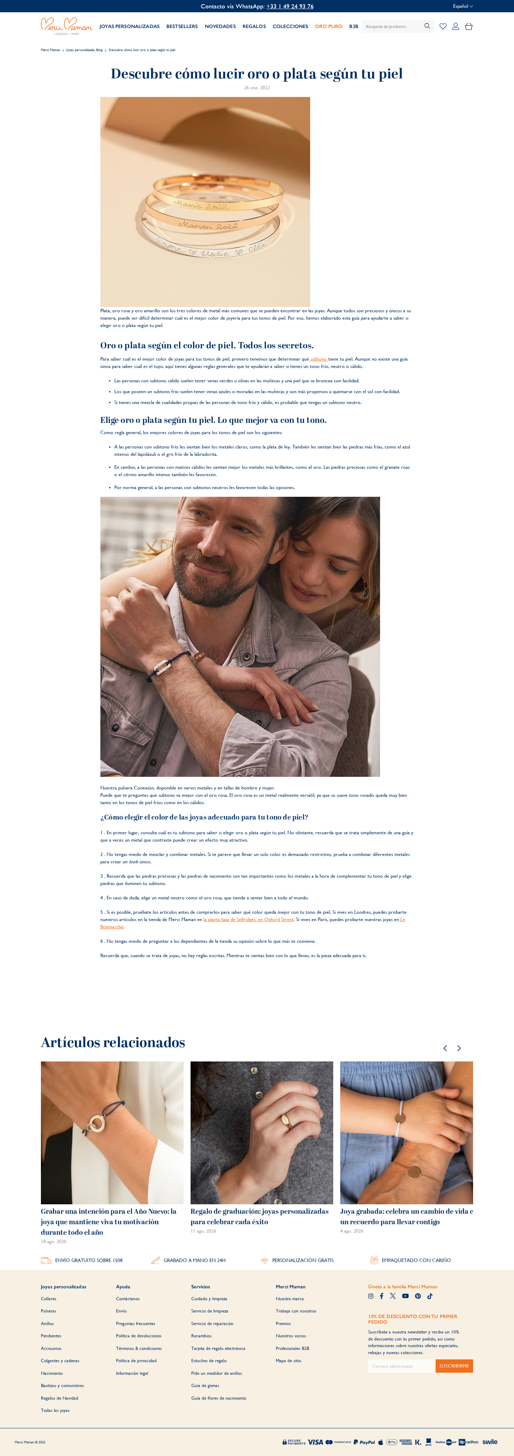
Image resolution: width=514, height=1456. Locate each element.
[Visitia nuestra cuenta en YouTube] (405, 1296)
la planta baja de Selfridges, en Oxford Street (249, 919)
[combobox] (398, 26)
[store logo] (67, 26)
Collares (48, 1298)
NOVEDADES (220, 26)
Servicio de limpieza (209, 1311)
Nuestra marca (290, 1298)
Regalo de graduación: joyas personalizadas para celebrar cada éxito (260, 1216)
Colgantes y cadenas (60, 1360)
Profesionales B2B (292, 1348)
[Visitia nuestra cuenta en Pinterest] (418, 1296)
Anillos (47, 1323)
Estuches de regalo (209, 1360)
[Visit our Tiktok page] (430, 1296)
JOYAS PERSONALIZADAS (129, 26)
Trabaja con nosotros (296, 1311)
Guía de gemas (205, 1385)
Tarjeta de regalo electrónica (218, 1348)
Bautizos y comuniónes (62, 1385)
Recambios (201, 1335)
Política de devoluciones (139, 1335)
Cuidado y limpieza (209, 1298)
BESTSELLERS (182, 26)
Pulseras (48, 1311)
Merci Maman (50, 50)
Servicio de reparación (212, 1323)
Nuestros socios (291, 1335)
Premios (283, 1323)
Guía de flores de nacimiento (218, 1398)
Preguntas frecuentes (135, 1323)
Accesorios (51, 1348)
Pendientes (51, 1335)
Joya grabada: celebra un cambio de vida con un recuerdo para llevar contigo (410, 1216)
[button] (445, 1048)
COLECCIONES (290, 26)
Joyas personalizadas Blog (84, 50)
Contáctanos (128, 1298)
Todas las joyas (55, 1410)
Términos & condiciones (139, 1348)
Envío (121, 1311)
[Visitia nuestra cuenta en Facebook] (382, 1296)
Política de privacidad (136, 1360)
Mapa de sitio (288, 1360)
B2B (353, 26)
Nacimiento (52, 1373)
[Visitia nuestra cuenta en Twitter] (393, 1296)
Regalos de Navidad (59, 1398)
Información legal (132, 1373)
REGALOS (254, 26)
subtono (318, 359)
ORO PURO (328, 26)
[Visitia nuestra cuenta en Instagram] (370, 1296)
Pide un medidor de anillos (216, 1373)
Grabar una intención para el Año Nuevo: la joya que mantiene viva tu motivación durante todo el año (109, 1222)
